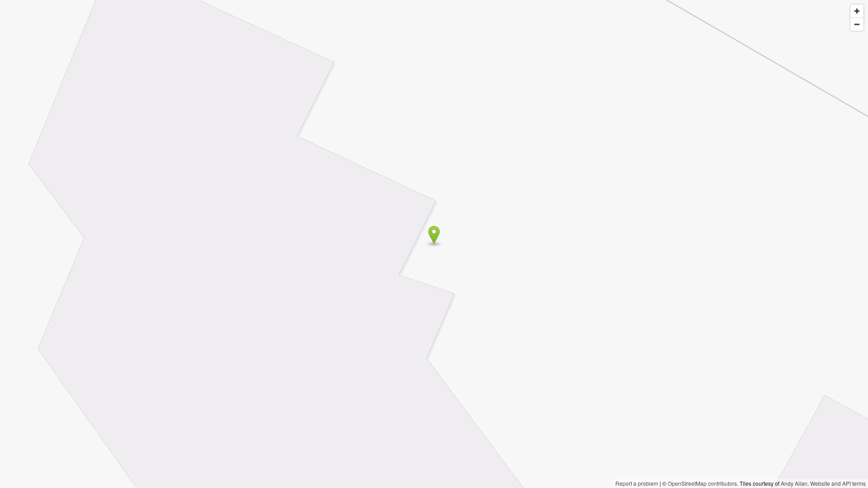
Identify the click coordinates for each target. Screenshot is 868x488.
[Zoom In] (856, 11)
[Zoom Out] (856, 24)
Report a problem (636, 483)
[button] (434, 235)
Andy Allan (794, 483)
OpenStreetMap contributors (702, 483)
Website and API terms (838, 483)
